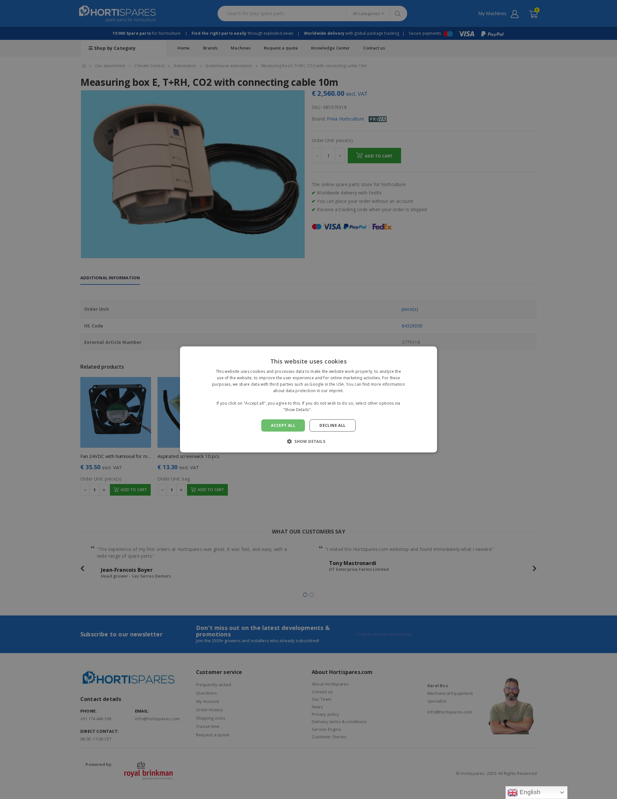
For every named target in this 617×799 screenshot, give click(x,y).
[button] (308, 441)
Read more (323, 409)
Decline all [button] (332, 425)
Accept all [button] (283, 425)
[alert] (308, 399)
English (529, 792)
